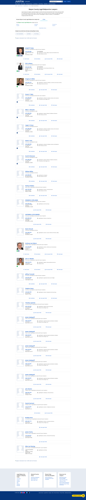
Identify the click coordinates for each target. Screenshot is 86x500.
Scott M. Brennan (30, 156)
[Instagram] (24, 492)
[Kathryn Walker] (20, 188)
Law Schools (35, 3)
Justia (16, 5)
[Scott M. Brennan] (20, 158)
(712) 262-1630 (28, 292)
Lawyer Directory (20, 5)
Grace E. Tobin (29, 94)
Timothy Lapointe (30, 303)
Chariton (18, 481)
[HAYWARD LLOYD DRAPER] (20, 217)
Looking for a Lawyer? (77, 495)
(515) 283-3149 (28, 218)
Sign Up (69, 1)
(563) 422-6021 (28, 320)
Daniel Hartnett (29, 403)
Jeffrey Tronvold (29, 274)
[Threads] (25, 492)
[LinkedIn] (20, 492)
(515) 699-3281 (28, 175)
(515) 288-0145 (28, 232)
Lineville (35, 25)
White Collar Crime (34, 480)
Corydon (17, 25)
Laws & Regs (40, 3)
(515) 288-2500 (28, 97)
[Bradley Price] (20, 420)
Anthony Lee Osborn (31, 243)
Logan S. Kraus (29, 125)
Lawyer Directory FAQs (63, 479)
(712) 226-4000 (28, 246)
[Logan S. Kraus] (20, 128)
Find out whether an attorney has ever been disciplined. (49, 478)
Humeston (36, 24)
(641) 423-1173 (28, 421)
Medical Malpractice (34, 478)
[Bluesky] (26, 492)
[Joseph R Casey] (20, 50)
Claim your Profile (62, 481)
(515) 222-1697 (28, 67)
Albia (17, 482)
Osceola (18, 480)
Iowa (30, 5)
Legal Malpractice (25, 5)
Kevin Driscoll (29, 229)
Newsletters (46, 3)
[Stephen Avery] (20, 291)
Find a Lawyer (17, 3)
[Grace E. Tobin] (20, 97)
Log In (65, 1)
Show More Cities (42, 28)
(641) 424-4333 (28, 306)
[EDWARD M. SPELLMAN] (20, 203)
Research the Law (29, 3)
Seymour (53, 25)
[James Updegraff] (20, 320)
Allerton (17, 24)
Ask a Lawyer (23, 3)
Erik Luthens (28, 63)
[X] (28, 492)
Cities (44, 19)
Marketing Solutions (52, 3)
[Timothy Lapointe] (20, 305)
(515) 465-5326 (28, 203)
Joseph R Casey (29, 48)
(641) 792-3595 (28, 189)
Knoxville (18, 485)
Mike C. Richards (30, 109)
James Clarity (29, 432)
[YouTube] (21, 492)
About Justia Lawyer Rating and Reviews (64, 484)
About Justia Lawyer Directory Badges (62, 478)
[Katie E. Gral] (20, 143)
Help (52, 492)
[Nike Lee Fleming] (20, 449)
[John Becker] (20, 391)
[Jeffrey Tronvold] (20, 277)
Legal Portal (46, 492)
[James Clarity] (20, 434)
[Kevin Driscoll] (20, 231)
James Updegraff (30, 317)
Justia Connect (41, 492)
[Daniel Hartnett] (20, 406)
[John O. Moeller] (20, 261)
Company (49, 492)
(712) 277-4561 (28, 406)
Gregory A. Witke (30, 79)
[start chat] (83, 495)
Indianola (18, 484)
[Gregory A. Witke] (20, 81)
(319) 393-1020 (28, 277)
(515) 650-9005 (28, 51)
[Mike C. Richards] (20, 112)
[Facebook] (23, 492)
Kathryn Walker (29, 186)
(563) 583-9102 (28, 392)
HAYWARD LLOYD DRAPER (32, 214)
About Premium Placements (64, 482)
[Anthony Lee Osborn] (20, 246)
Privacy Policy (62, 492)
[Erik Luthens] (20, 66)
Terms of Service (56, 492)
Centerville (19, 478)
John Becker (28, 389)
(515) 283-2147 (28, 82)
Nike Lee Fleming (30, 446)
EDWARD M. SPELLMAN (31, 200)
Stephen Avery (29, 288)
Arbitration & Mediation (35, 477)
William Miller (29, 171)
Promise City (54, 24)
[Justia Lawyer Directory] (19, 1)
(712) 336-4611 (28, 435)
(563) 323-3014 (28, 262)
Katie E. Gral (28, 140)
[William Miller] (20, 174)
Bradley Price (29, 417)
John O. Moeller (29, 258)
